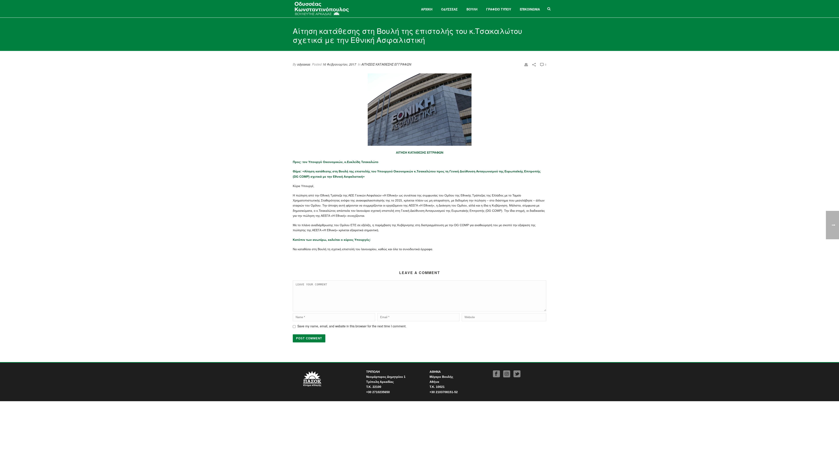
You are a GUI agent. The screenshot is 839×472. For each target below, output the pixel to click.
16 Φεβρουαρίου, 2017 (339, 64)
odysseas (303, 64)
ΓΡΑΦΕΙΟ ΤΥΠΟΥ (498, 9)
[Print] (526, 64)
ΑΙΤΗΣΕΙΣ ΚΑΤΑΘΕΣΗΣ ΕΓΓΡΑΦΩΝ (386, 64)
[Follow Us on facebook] (496, 374)
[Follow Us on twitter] (516, 374)
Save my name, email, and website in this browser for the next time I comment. (351, 326)
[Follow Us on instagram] (506, 374)
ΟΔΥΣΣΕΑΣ (449, 9)
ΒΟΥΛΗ (471, 9)
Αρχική (426, 9)
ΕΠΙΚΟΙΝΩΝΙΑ (530, 9)
